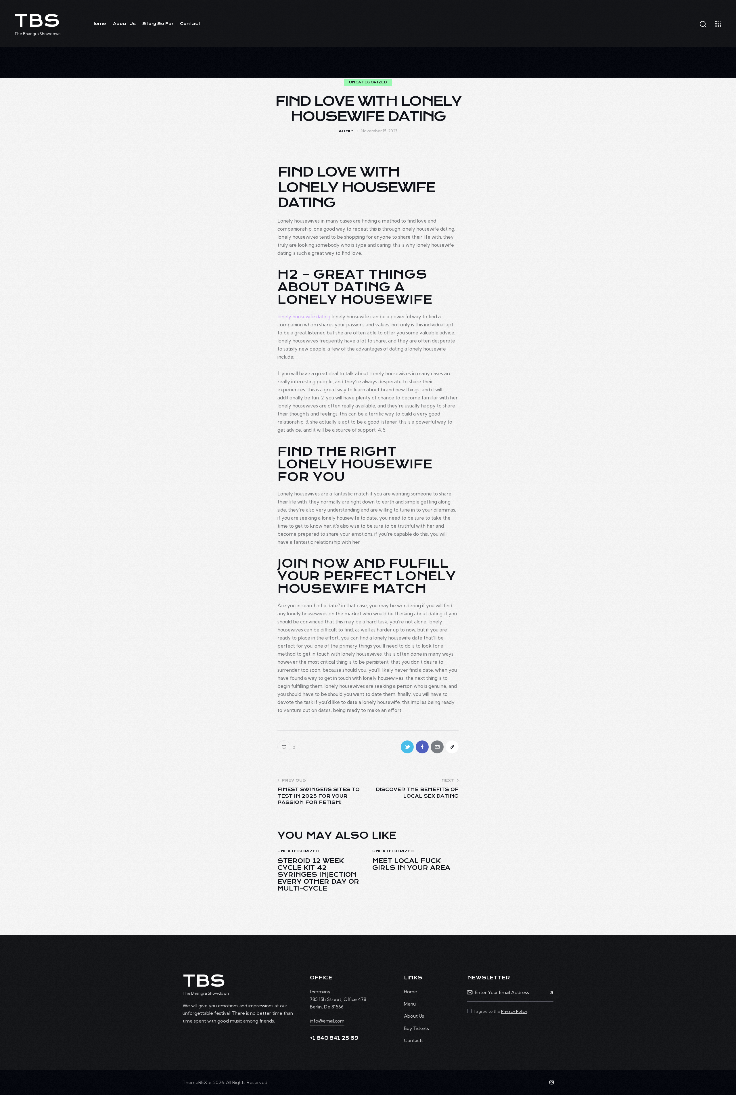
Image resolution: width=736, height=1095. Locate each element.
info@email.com (327, 1021)
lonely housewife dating (303, 316)
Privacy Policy (514, 1011)
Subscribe (549, 992)
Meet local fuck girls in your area (411, 864)
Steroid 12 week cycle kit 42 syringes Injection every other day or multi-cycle (318, 874)
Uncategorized (368, 82)
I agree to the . (501, 1011)
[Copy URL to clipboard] (452, 746)
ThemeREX (195, 1082)
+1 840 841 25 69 (334, 1038)
